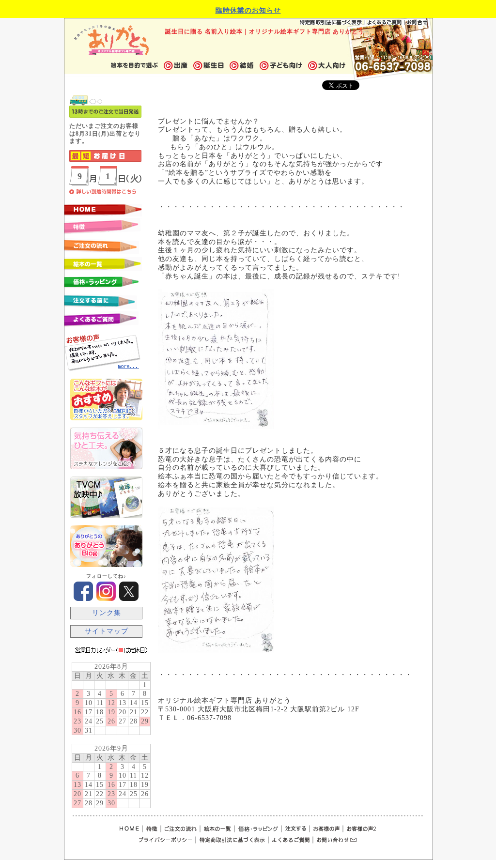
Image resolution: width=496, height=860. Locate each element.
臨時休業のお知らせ (248, 10)
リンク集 (106, 612)
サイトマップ (106, 631)
